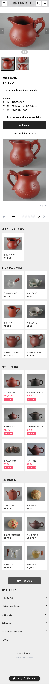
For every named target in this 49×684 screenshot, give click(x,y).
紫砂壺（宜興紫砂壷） (11, 606)
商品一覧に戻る (24, 580)
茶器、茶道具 (7, 615)
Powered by (21, 658)
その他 (5, 640)
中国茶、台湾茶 (8, 598)
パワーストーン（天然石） (12, 631)
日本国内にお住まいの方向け (24, 133)
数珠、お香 (6, 623)
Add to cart (24, 125)
